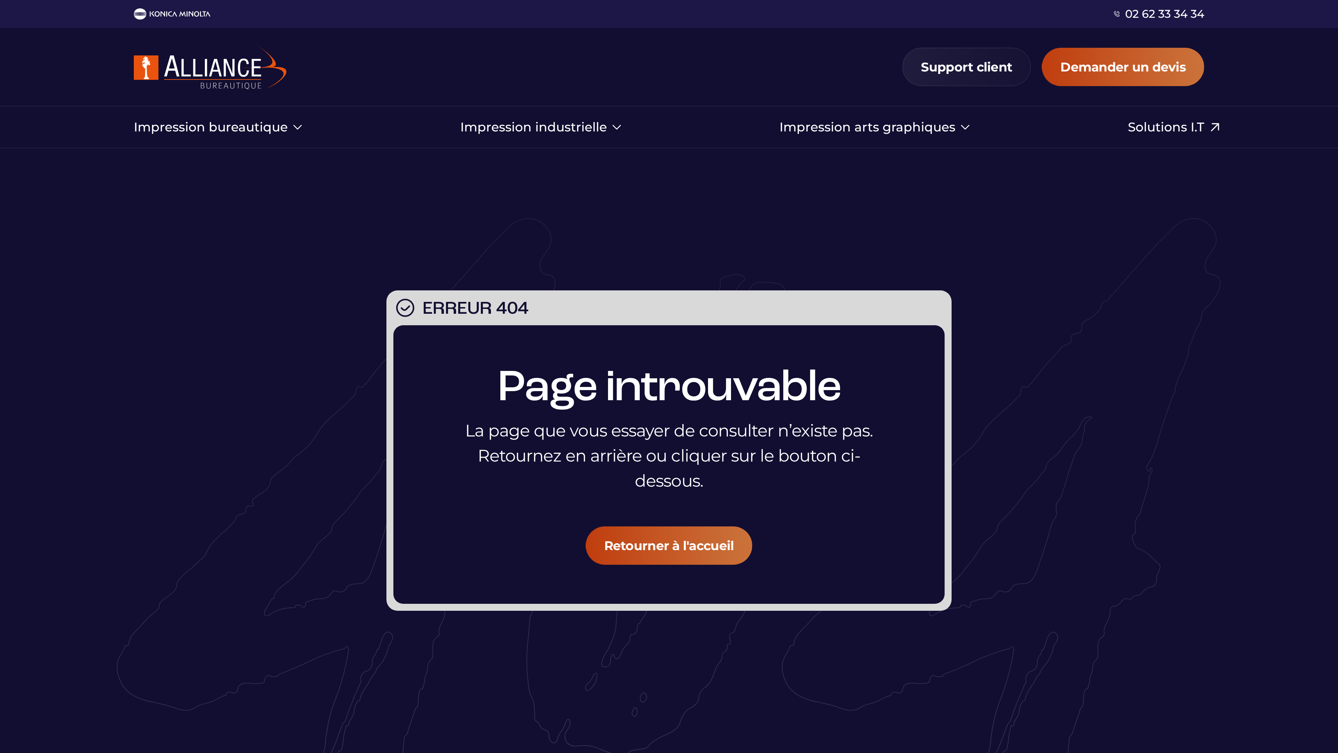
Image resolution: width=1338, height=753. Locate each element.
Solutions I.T (1166, 127)
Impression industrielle (533, 127)
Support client (966, 67)
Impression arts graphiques (867, 127)
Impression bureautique (211, 127)
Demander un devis (1123, 67)
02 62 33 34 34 (1164, 14)
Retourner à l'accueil (669, 545)
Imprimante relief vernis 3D (221, 107)
